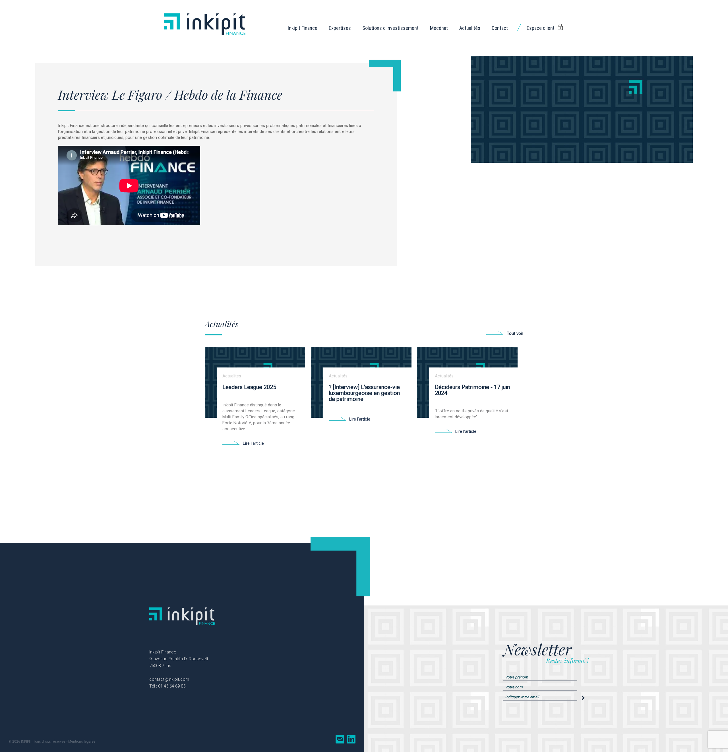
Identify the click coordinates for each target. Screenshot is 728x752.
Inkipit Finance (302, 28)
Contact (500, 28)
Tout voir (515, 333)
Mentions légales (82, 741)
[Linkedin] (351, 739)
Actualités (469, 28)
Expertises (340, 28)
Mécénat (439, 28)
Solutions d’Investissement (390, 28)
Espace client (541, 28)
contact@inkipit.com (169, 679)
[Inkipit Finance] (204, 35)
